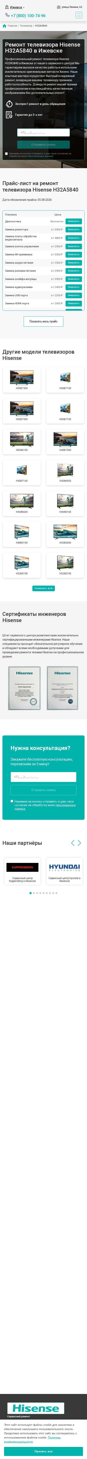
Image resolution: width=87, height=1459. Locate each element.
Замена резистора (16, 229)
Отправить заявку (43, 144)
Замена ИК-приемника (18, 254)
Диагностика (13, 221)
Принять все (44, 1451)
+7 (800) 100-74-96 (28, 15)
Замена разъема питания (20, 270)
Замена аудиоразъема (19, 287)
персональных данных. (40, 156)
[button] (72, 843)
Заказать (74, 221)
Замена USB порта (16, 295)
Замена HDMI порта (17, 303)
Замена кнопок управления (22, 246)
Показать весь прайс (43, 321)
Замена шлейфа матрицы (21, 279)
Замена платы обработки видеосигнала (21, 238)
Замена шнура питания (19, 262)
